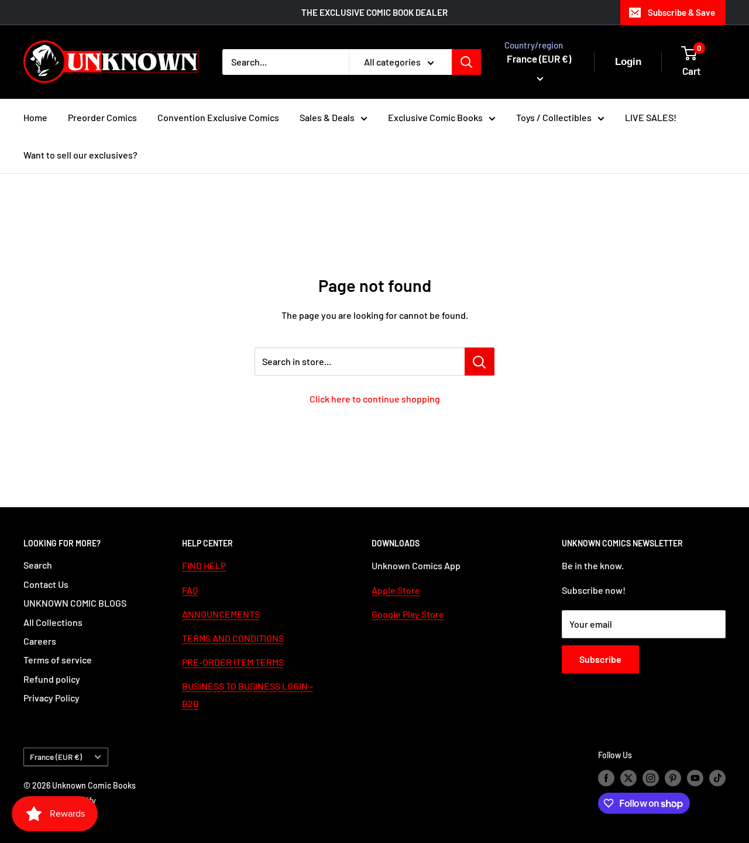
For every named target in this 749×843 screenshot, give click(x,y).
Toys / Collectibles (554, 117)
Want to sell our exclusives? (80, 154)
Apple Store (396, 590)
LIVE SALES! (650, 117)
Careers (39, 640)
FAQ (190, 590)
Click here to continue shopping (375, 398)
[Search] (466, 62)
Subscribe (600, 659)
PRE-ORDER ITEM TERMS (233, 661)
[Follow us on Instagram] (651, 777)
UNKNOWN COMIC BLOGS (74, 602)
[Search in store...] (479, 361)
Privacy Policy (51, 697)
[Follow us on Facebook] (606, 777)
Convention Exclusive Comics (218, 117)
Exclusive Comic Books (435, 117)
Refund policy (51, 678)
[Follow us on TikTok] (717, 777)
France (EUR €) (56, 757)
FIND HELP (204, 565)
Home (35, 117)
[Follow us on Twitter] (628, 777)
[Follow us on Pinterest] (673, 777)
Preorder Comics (102, 117)
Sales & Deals (327, 117)
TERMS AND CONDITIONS (233, 638)
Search (37, 564)
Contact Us (45, 584)
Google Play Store (408, 614)
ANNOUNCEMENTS (221, 614)
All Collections (53, 622)
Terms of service (57, 659)
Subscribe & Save (681, 12)
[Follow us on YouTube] (695, 777)
